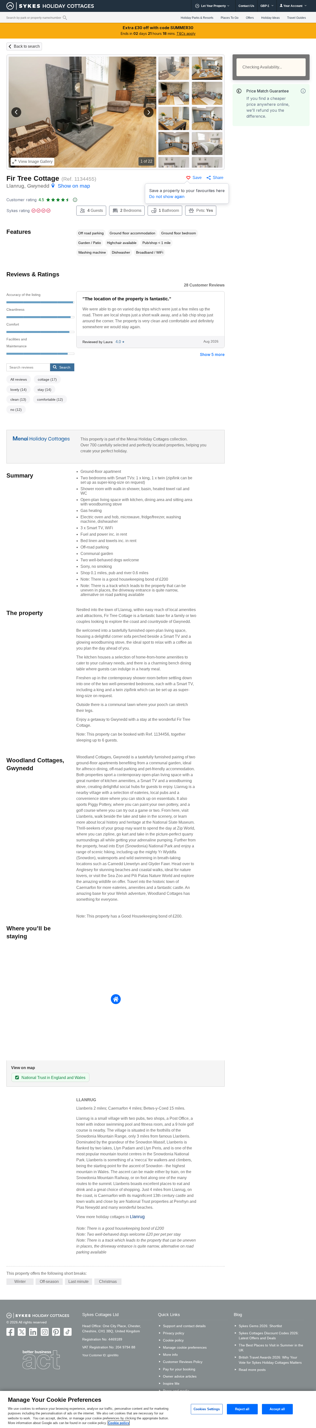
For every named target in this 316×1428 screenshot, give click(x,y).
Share (218, 178)
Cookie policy (173, 1340)
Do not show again (166, 196)
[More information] (303, 91)
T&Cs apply (186, 33)
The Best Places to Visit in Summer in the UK (271, 1347)
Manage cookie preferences (185, 1347)
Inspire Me (171, 1383)
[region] (158, 1409)
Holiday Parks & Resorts (197, 18)
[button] (16, 112)
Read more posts (252, 1370)
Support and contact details (184, 1326)
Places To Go (229, 18)
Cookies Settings (207, 1409)
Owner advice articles (180, 1376)
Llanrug (137, 1216)
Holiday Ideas (270, 18)
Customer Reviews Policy (182, 1362)
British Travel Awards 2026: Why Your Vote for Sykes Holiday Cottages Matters (270, 1359)
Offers (250, 18)
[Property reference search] (65, 17)
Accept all (277, 1409)
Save (197, 178)
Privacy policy (173, 1333)
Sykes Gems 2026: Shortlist (260, 1326)
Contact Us (246, 6)
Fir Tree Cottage (32, 178)
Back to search (27, 46)
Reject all (242, 1409)
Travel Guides (296, 18)
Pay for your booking (179, 1369)
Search (64, 367)
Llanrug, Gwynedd (48, 186)
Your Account (293, 6)
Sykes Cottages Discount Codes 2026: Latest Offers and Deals (269, 1335)
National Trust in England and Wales (53, 1078)
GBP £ (265, 6)
